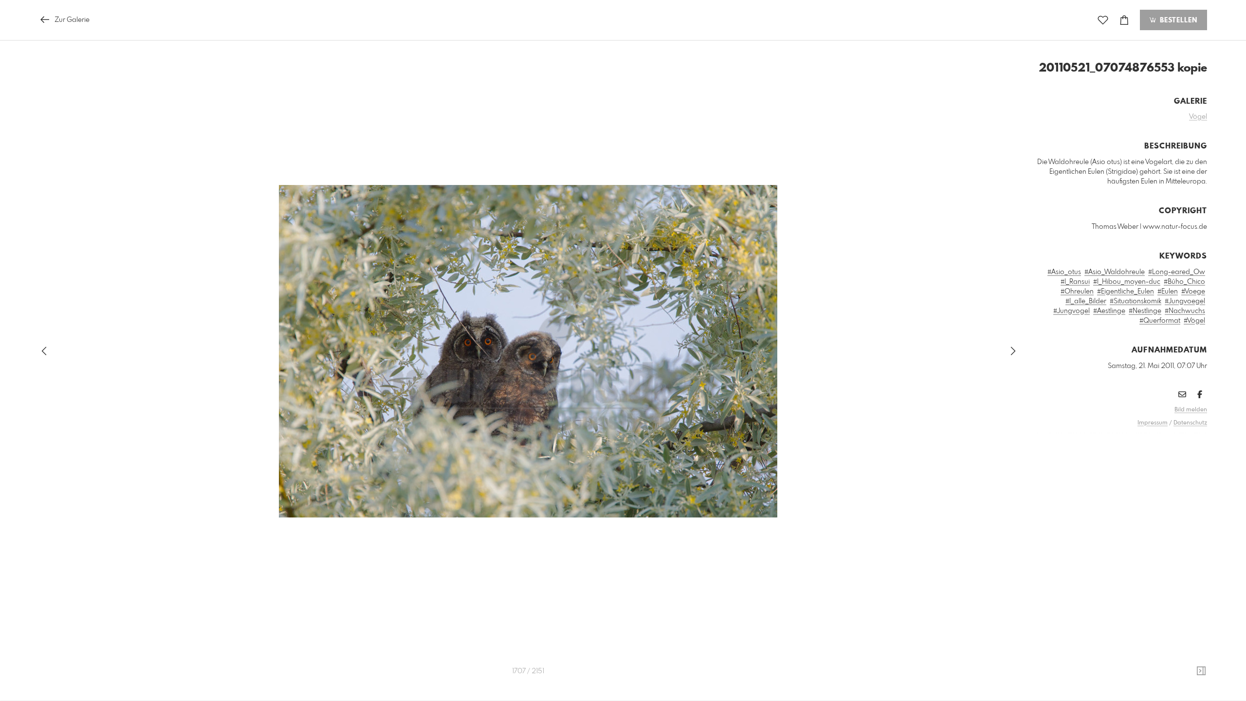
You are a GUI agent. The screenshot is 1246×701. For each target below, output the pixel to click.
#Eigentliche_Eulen (1125, 291)
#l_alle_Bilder (1085, 301)
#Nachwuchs (1185, 311)
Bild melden (1190, 410)
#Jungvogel (1071, 311)
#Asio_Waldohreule (1114, 272)
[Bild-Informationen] (1201, 671)
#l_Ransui (1075, 281)
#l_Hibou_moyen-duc (1126, 281)
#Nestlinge (1145, 311)
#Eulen (1167, 291)
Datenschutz (1190, 423)
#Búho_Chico (1184, 281)
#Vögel (1194, 320)
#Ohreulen (1077, 291)
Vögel (1198, 116)
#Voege (1193, 291)
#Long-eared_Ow (1176, 272)
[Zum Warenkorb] (1124, 20)
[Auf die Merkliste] (1103, 20)
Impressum (1152, 423)
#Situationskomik (1135, 301)
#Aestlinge (1109, 311)
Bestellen (1177, 20)
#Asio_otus (1064, 272)
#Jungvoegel (1185, 301)
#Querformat (1159, 320)
